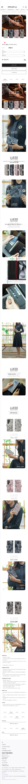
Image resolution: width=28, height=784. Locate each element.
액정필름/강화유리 (10, 9)
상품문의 (23, 79)
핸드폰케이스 (3, 9)
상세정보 (5, 79)
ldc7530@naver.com (18, 769)
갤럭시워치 (23, 9)
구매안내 (11, 79)
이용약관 (4, 748)
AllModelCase (12, 7)
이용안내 (4, 744)
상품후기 (17, 79)
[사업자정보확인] (5, 774)
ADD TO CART (14, 68)
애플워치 (17, 9)
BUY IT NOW (14, 65)
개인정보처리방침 (6, 746)
